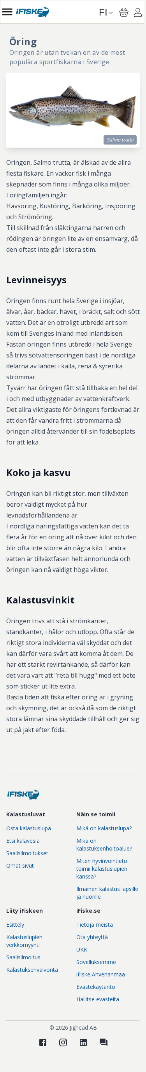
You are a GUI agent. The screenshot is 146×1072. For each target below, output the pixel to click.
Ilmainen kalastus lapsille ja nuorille (107, 892)
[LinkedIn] (83, 1042)
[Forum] (103, 1042)
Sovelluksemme (96, 962)
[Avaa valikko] (7, 12)
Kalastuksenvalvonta (32, 969)
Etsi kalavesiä (23, 840)
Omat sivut (20, 865)
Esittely (15, 924)
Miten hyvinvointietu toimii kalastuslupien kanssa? (101, 868)
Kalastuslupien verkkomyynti (24, 940)
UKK (81, 949)
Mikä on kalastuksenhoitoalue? (104, 844)
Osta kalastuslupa (28, 828)
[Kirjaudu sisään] (137, 13)
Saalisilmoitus (23, 957)
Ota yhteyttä (92, 937)
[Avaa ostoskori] (123, 12)
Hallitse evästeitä (97, 999)
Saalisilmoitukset (27, 853)
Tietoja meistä (94, 924)
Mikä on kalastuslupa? (104, 828)
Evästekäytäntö (95, 986)
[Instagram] (63, 1042)
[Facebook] (43, 1042)
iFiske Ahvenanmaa (100, 974)
